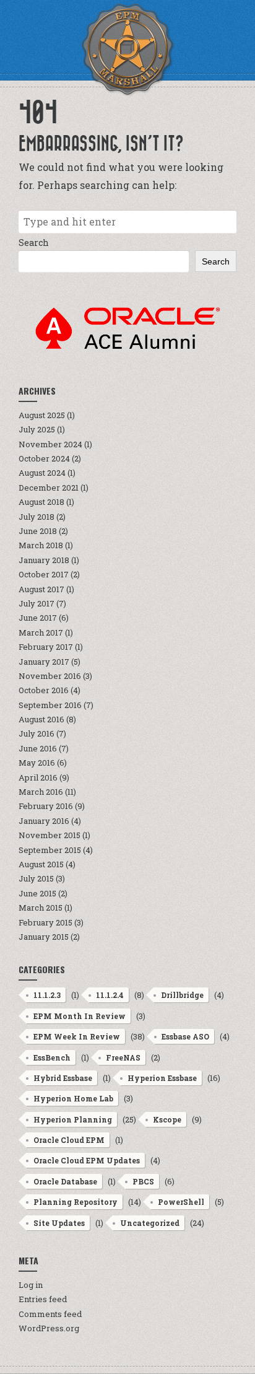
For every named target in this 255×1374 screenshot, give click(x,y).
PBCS (143, 1181)
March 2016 (41, 791)
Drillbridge (182, 995)
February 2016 (46, 806)
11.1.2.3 (47, 995)
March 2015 (41, 907)
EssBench (52, 1057)
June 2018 (38, 530)
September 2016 (50, 705)
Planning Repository (75, 1202)
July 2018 (36, 516)
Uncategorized (149, 1223)
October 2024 (44, 458)
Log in (31, 1284)
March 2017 (41, 632)
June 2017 (38, 617)
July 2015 (36, 878)
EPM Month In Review (79, 1016)
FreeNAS (123, 1057)
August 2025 (42, 415)
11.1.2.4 (110, 995)
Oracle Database (65, 1181)
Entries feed (43, 1299)
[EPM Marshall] (127, 49)
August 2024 (42, 472)
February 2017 (46, 646)
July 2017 (36, 603)
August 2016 (41, 719)
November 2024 (50, 444)
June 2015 (37, 893)
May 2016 (37, 762)
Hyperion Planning (72, 1119)
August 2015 (41, 864)
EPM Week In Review (76, 1036)
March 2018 (41, 545)
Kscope (167, 1119)
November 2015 (49, 835)
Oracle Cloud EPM (69, 1140)
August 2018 (41, 501)
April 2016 (38, 777)
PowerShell (181, 1202)
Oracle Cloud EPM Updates (86, 1160)
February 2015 (45, 922)
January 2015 (44, 936)
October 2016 (44, 690)
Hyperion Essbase (162, 1078)
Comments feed (50, 1313)
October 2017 (44, 574)
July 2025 (37, 429)
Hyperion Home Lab (73, 1098)
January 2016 (44, 820)
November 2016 (50, 675)
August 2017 (41, 589)
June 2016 (38, 748)
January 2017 (44, 661)
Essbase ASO (185, 1036)
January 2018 (44, 560)
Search (34, 242)
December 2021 (49, 487)
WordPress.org (49, 1328)
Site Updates (59, 1223)
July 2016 (36, 733)
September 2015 (50, 849)
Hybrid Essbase (62, 1078)
